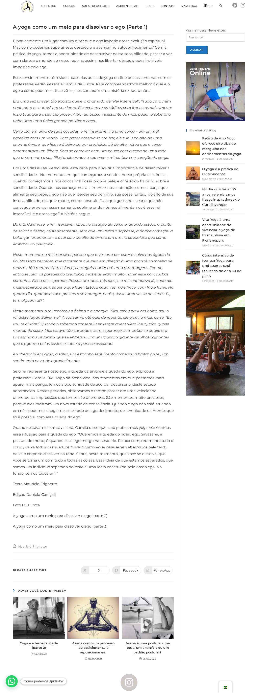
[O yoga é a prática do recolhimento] (193, 173)
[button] (12, 681)
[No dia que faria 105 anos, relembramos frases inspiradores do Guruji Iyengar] (193, 199)
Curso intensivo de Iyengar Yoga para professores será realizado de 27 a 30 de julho (221, 265)
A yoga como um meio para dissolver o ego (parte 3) (60, 526)
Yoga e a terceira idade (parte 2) (39, 645)
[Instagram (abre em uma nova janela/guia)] (243, 5)
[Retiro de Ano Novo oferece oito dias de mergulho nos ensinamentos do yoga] (193, 148)
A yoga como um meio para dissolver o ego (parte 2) (60, 516)
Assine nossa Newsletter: (206, 30)
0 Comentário (225, 159)
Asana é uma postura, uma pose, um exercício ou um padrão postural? (148, 647)
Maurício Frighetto (32, 546)
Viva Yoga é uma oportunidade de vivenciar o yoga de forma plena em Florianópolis (218, 230)
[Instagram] (129, 682)
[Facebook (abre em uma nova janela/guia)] (235, 5)
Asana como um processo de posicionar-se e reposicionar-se (93, 647)
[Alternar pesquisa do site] (221, 6)
